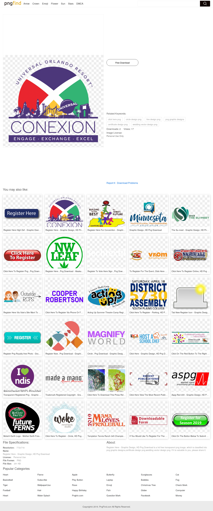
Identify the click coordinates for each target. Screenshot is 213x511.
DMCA (79, 3)
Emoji (45, 3)
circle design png (133, 119)
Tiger (5, 484)
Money (179, 495)
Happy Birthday (79, 490)
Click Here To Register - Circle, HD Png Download (68, 436)
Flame (40, 474)
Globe (144, 490)
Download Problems (127, 183)
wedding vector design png (145, 124)
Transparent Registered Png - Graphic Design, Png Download (31, 394)
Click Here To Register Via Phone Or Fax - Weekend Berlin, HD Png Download (81, 312)
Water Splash (43, 495)
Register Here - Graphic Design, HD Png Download (68, 230)
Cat (177, 474)
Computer (180, 490)
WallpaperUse (44, 484)
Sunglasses (146, 474)
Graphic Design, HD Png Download (146, 230)
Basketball (8, 479)
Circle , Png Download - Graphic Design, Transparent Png (114, 353)
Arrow (26, 3)
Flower (54, 3)
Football (6, 490)
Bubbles (145, 479)
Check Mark (181, 484)
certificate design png (118, 124)
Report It (110, 183)
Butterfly (110, 474)
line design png (153, 119)
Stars (70, 3)
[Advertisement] (53, 34)
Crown (35, 3)
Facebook (145, 495)
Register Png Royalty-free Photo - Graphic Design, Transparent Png (34, 353)
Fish (108, 490)
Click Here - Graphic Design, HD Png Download (151, 353)
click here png (114, 119)
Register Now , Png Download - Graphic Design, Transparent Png (75, 353)
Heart (5, 474)
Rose (74, 484)
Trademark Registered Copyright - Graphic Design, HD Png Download (77, 394)
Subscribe (42, 479)
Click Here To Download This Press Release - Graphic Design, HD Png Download (125, 394)
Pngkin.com (77, 495)
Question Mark (113, 495)
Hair (39, 490)
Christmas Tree (148, 484)
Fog (177, 479)
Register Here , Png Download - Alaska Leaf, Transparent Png (73, 271)
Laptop (109, 479)
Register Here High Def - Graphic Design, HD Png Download (31, 230)
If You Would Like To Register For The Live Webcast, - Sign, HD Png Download (166, 436)
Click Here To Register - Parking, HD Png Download (153, 312)
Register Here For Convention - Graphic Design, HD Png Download (118, 230)
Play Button (77, 479)
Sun (63, 3)
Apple (74, 474)
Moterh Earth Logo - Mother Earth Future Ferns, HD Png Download (34, 436)
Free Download (122, 62)
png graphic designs (174, 119)
